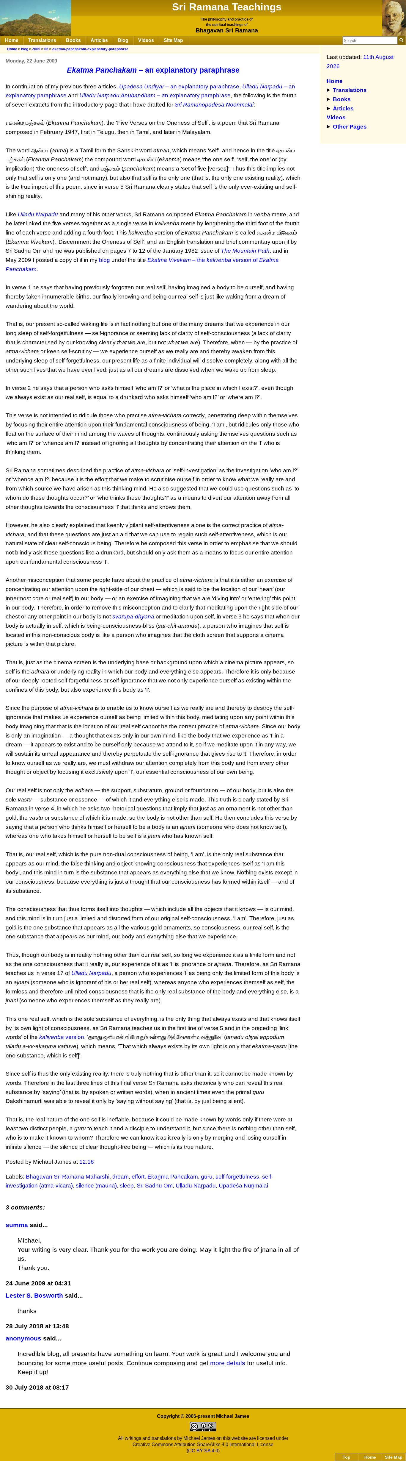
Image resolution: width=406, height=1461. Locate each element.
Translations (42, 40)
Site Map (173, 40)
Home (11, 40)
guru (207, 1177)
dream (120, 1177)
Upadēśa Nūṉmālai (243, 1185)
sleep (127, 1185)
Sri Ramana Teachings (226, 6)
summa (17, 1224)
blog (24, 49)
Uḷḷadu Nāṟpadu (196, 1185)
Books (73, 40)
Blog (123, 40)
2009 (36, 49)
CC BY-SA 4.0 (203, 1450)
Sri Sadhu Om (155, 1185)
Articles (99, 40)
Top (346, 1457)
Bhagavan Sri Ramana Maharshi (67, 1177)
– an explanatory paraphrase (153, 70)
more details (227, 1363)
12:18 (86, 1162)
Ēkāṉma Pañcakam (172, 1177)
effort (138, 1177)
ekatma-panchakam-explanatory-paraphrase (90, 49)
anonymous (23, 1338)
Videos (146, 40)
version (61, 1037)
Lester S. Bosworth (34, 1295)
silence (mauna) (96, 1185)
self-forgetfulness (237, 1177)
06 (46, 49)
